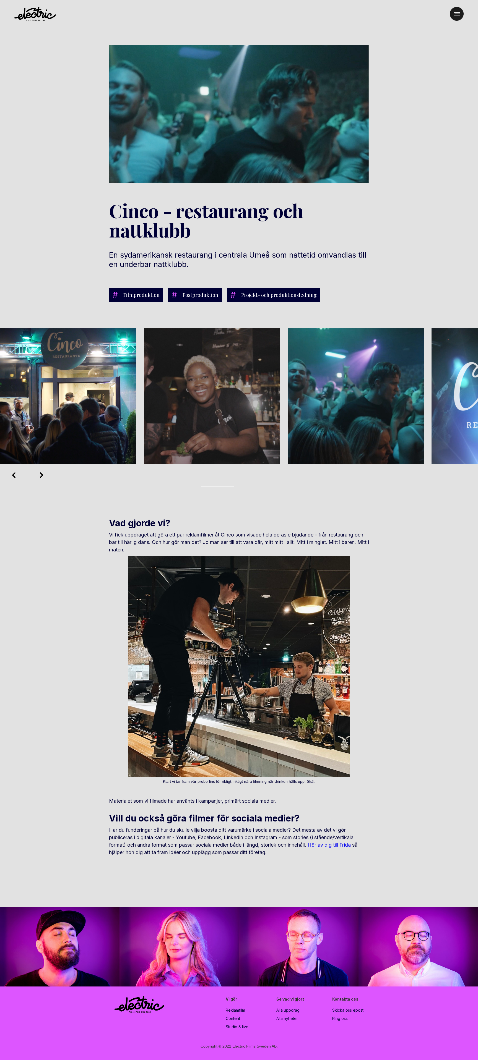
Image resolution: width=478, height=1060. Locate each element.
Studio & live (237, 1026)
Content (233, 1018)
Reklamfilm (235, 1010)
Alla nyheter (287, 1018)
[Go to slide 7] (222, 486)
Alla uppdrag (288, 1010)
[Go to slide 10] (232, 486)
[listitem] (68, 396)
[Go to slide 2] (205, 486)
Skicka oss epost (347, 1010)
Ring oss (340, 1018)
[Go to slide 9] (229, 486)
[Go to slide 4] (212, 486)
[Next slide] (41, 475)
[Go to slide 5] (215, 486)
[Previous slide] (14, 475)
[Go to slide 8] (225, 486)
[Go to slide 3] (209, 486)
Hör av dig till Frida (329, 845)
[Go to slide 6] (219, 486)
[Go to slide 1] (202, 486)
